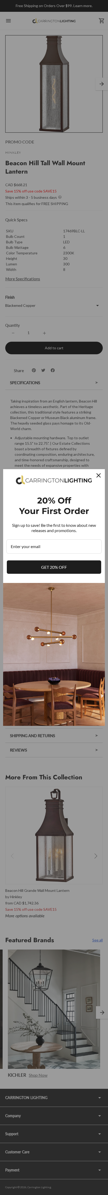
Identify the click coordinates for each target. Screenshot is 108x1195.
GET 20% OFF (54, 567)
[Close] (98, 475)
